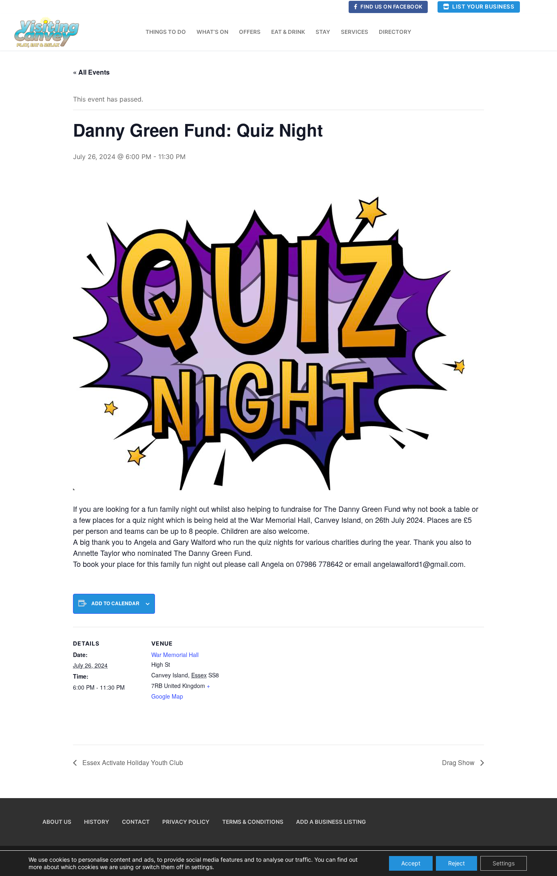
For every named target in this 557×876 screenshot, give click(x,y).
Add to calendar (115, 603)
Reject (456, 863)
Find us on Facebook (391, 7)
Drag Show (459, 762)
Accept (410, 863)
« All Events (91, 72)
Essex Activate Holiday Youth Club (132, 762)
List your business (483, 6)
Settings (504, 863)
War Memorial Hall (175, 654)
